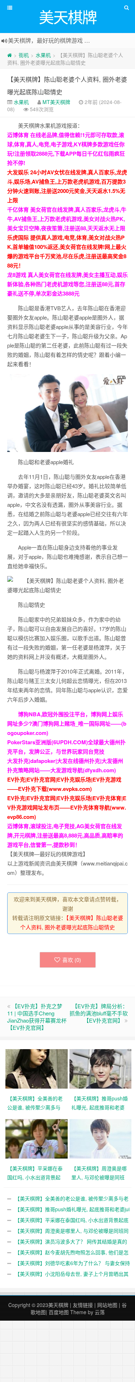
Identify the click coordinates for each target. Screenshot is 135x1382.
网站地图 (107, 1304)
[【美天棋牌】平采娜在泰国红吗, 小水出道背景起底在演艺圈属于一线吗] (37, 1138)
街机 (24, 54)
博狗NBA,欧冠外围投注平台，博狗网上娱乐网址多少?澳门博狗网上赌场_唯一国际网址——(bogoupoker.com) (66, 723)
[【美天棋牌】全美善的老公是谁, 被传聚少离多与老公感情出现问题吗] (37, 1068)
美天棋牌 (58, 1304)
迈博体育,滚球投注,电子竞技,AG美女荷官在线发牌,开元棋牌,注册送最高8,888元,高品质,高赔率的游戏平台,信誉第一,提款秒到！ (65, 835)
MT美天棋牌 (56, 101)
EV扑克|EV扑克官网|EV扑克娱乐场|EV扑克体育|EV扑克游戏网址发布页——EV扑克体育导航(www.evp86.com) (66, 807)
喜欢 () (71, 959)
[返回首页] (9, 54)
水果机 (43, 54)
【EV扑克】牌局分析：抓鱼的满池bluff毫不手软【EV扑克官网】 (98, 1013)
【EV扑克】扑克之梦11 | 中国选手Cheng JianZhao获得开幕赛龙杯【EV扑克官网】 (37, 1016)
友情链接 (83, 1304)
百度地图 (59, 1312)
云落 (100, 1312)
